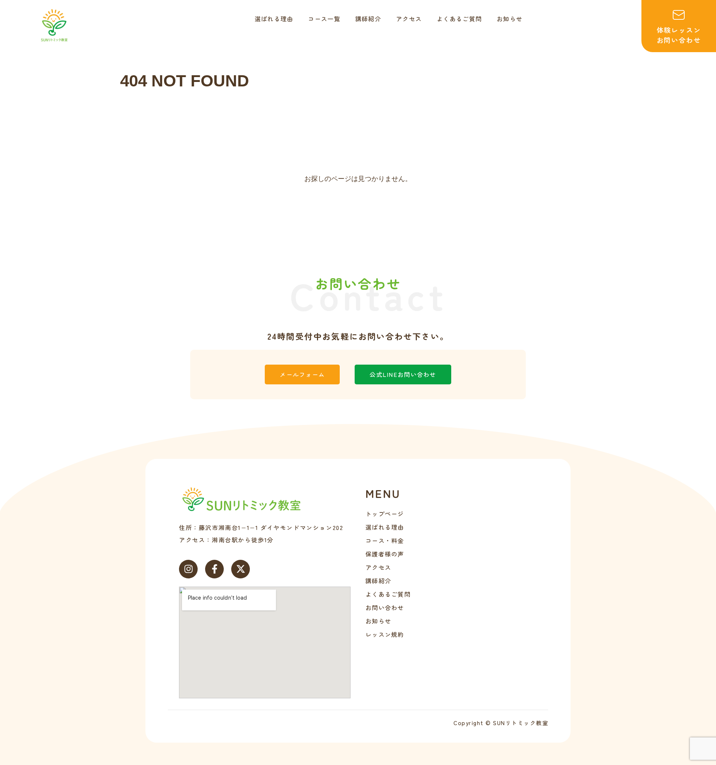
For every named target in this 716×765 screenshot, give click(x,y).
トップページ (384, 513)
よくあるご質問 (388, 594)
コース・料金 (384, 540)
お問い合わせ (384, 607)
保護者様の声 (384, 553)
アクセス (378, 567)
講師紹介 (378, 580)
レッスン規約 (384, 634)
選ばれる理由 (384, 527)
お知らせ (378, 620)
